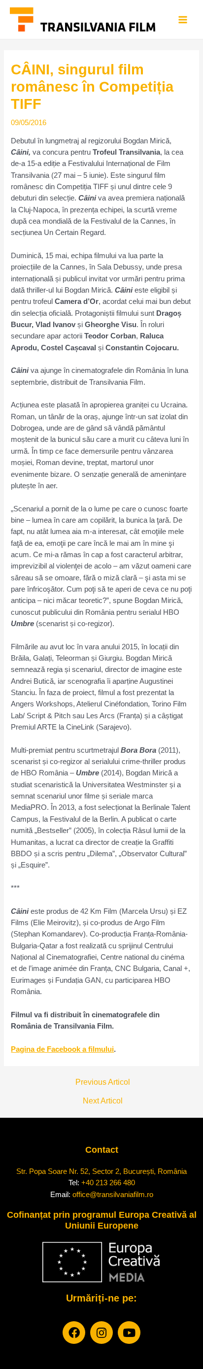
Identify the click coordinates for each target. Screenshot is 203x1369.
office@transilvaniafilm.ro (112, 1194)
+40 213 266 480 (108, 1182)
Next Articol (103, 1101)
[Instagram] (101, 1332)
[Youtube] (129, 1332)
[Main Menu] (182, 19)
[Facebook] (74, 1332)
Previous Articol (102, 1082)
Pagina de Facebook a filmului (62, 1049)
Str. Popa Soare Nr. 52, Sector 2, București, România (101, 1171)
